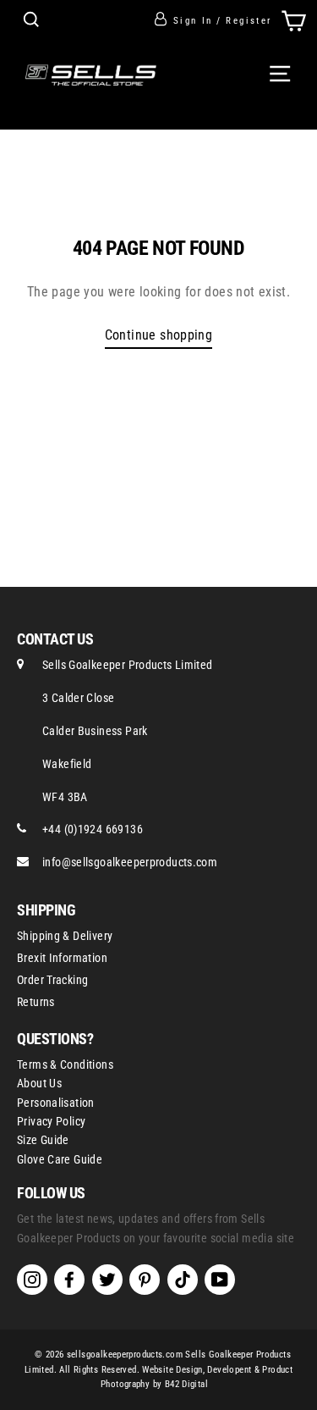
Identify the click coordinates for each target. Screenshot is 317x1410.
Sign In (193, 20)
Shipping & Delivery (64, 936)
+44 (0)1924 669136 (92, 829)
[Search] (31, 19)
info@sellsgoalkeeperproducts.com (129, 862)
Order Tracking (52, 980)
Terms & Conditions (65, 1064)
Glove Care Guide (59, 1159)
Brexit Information (62, 958)
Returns (36, 1002)
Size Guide (43, 1140)
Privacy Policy (51, 1121)
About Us (39, 1083)
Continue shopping (159, 335)
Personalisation (56, 1102)
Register (248, 20)
